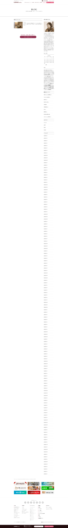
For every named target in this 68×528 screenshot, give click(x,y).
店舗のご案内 (37, 2)
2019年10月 (45, 336)
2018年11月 (45, 363)
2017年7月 (45, 402)
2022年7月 (45, 255)
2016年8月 (45, 429)
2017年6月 (45, 405)
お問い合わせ (47, 505)
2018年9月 (45, 368)
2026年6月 (45, 140)
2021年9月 (45, 280)
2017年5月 (45, 407)
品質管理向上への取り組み (17, 517)
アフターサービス (16, 514)
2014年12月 (45, 461)
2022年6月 (45, 258)
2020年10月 (45, 307)
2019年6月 (45, 346)
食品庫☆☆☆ (45, 99)
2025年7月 (45, 167)
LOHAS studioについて (27, 2)
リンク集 (39, 516)
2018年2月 (45, 385)
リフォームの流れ (16, 513)
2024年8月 (45, 194)
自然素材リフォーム (16, 510)
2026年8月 (45, 135)
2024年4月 (45, 204)
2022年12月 (45, 243)
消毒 (50, 86)
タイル (49, 76)
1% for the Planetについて (16, 515)
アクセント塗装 (47, 74)
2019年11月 (45, 334)
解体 (44, 88)
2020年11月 (45, 304)
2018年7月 (45, 373)
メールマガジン (40, 508)
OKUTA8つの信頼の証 (16, 508)
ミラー (48, 80)
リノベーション (48, 81)
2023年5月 (45, 231)
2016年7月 (45, 432)
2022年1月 (45, 270)
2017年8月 (45, 400)
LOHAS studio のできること (17, 512)
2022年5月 (45, 260)
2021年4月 (45, 292)
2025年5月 (45, 172)
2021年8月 (45, 282)
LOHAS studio (18, 2)
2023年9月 (45, 221)
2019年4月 (45, 351)
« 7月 (46, 64)
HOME (15, 505)
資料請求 (44, 2)
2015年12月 (45, 449)
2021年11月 (45, 275)
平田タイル (46, 86)
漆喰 (51, 86)
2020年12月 (45, 302)
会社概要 (40, 2)
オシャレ (48, 75)
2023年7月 (45, 226)
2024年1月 (45, 211)
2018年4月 (45, 380)
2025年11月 (45, 157)
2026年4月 (45, 145)
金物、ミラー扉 (46, 89)
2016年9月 (45, 427)
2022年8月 (45, 253)
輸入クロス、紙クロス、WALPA (48, 88)
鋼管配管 (49, 89)
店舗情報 (39, 505)
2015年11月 (45, 451)
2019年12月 (45, 331)
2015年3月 (45, 456)
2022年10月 (45, 248)
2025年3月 (45, 177)
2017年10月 (45, 395)
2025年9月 (45, 162)
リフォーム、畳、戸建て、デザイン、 (48, 82)
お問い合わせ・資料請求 (38, 526)
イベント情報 (39, 510)
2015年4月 (45, 454)
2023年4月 (45, 233)
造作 (52, 88)
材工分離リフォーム (16, 509)
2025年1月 (45, 182)
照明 (48, 87)
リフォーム (45, 122)
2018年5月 (45, 378)
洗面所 (49, 86)
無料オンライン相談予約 (50, 2)
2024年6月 (45, 199)
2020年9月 (45, 309)
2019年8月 (45, 341)
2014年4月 (45, 466)
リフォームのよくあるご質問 (41, 513)
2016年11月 (45, 422)
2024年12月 (45, 184)
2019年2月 (45, 356)
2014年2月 (45, 471)
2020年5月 (45, 319)
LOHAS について (16, 511)
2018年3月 (45, 383)
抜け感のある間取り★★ (47, 114)
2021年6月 (45, 287)
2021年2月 (45, 297)
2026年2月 (45, 150)
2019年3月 (45, 353)
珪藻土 (50, 87)
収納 (51, 83)
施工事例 (33, 2)
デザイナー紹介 (15, 516)
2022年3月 (45, 265)
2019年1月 (45, 358)
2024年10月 (45, 189)
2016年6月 (45, 434)
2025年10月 (45, 160)
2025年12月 (45, 155)
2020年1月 (45, 329)
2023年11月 (45, 216)
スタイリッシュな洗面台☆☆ (47, 116)
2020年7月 (45, 314)
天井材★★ (45, 104)
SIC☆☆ (45, 109)
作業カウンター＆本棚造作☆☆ (48, 94)
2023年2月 (45, 238)
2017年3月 (45, 412)
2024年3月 (45, 206)
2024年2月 (45, 209)
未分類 (44, 127)
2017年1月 (45, 417)
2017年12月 (45, 390)
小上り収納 (47, 85)
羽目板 (53, 87)
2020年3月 (45, 324)
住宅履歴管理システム (40, 518)
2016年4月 (45, 439)
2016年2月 (45, 444)
